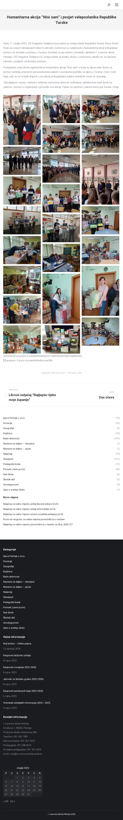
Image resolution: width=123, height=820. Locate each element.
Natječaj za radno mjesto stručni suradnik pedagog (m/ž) (33, 514)
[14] (100, 220)
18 (34, 786)
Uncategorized (10, 622)
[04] (61, 139)
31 (28, 794)
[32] (22, 339)
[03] (100, 109)
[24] (22, 280)
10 (28, 781)
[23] (61, 258)
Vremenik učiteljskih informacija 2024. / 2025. (27, 702)
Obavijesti (8, 597)
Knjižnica (7, 571)
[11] (22, 190)
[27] (22, 310)
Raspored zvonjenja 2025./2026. (20, 667)
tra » (12, 801)
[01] (22, 120)
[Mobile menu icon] (116, 5)
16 (23, 786)
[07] (61, 168)
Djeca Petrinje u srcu (14, 556)
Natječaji (7, 592)
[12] (61, 198)
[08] (100, 179)
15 (17, 786)
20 (6, 790)
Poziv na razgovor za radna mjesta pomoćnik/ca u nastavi (34, 519)
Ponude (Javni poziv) (14, 607)
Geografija (8, 566)
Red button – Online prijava (17, 643)
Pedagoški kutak (11, 602)
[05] (100, 139)
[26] (61, 299)
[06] (22, 161)
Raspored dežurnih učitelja (17, 655)
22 (17, 790)
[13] (22, 220)
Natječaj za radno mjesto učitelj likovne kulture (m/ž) (30, 504)
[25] (100, 291)
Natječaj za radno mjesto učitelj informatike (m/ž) (29, 509)
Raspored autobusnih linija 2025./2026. (23, 691)
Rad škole (8, 612)
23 (23, 790)
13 (6, 786)
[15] (61, 228)
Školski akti (9, 617)
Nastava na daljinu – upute (17, 586)
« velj (5, 801)
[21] (22, 250)
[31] (100, 331)
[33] (61, 339)
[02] (61, 109)
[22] (100, 250)
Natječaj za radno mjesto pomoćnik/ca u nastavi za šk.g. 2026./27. (38, 524)
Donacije (7, 561)
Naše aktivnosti (58, 373)
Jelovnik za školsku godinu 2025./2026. (23, 679)
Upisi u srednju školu (14, 627)
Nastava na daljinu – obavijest (18, 581)
